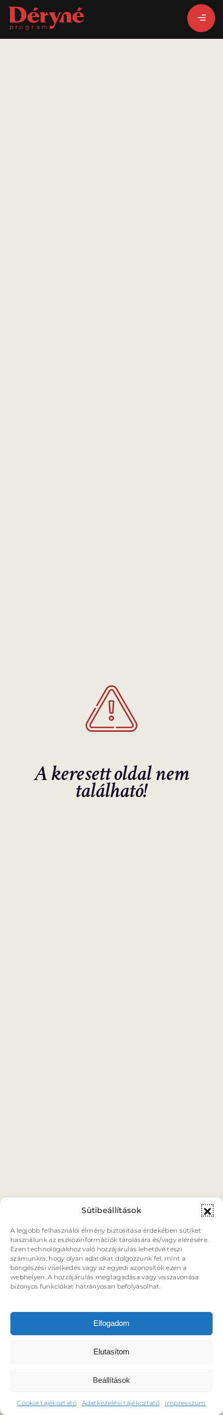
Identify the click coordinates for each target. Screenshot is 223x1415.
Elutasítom (111, 1351)
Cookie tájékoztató (46, 1403)
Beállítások (111, 1380)
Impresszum (185, 1403)
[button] (207, 1210)
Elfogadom (111, 1323)
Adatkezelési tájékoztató (121, 1403)
